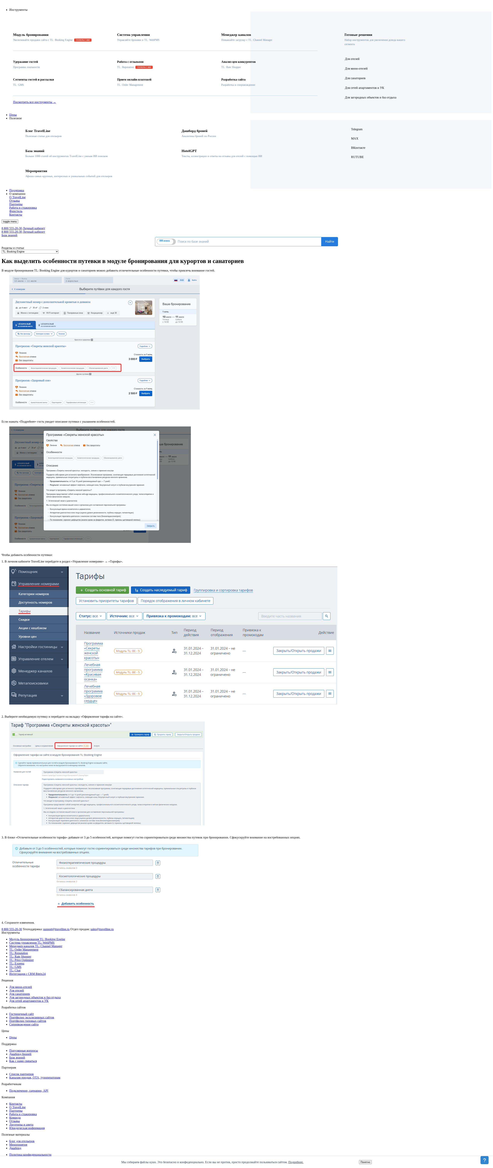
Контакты (15, 1103)
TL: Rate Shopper (20, 956)
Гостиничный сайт (21, 1014)
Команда (15, 1117)
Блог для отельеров (21, 1141)
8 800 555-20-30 (12, 228)
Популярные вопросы (23, 1050)
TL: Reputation (18, 953)
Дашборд (15, 1148)
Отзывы (14, 1121)
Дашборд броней (20, 1054)
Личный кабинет (34, 228)
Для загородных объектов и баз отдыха (35, 997)
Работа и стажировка (23, 1114)
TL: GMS (15, 967)
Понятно (365, 1162)
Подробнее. (296, 1162)
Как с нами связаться (23, 1061)
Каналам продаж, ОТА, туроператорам (34, 1077)
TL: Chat (14, 970)
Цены (13, 114)
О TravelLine (17, 1107)
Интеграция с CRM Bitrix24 (27, 973)
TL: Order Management (23, 949)
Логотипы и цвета (21, 1124)
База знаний (9, 235)
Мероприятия (18, 1144)
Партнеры (16, 1110)
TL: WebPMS (31, 942)
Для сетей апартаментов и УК (29, 1000)
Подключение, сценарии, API (28, 1090)
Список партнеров (21, 1074)
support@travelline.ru (56, 929)
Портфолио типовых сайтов (27, 1021)
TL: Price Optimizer (21, 960)
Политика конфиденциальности (30, 1154)
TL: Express (16, 963)
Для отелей (16, 990)
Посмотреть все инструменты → (34, 102)
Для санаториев (19, 994)
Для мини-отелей (20, 987)
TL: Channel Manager (35, 946)
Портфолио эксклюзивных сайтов (31, 1017)
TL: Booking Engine (37, 939)
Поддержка (16, 190)
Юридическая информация (27, 1128)
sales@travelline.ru (102, 929)
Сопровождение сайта (24, 1024)
